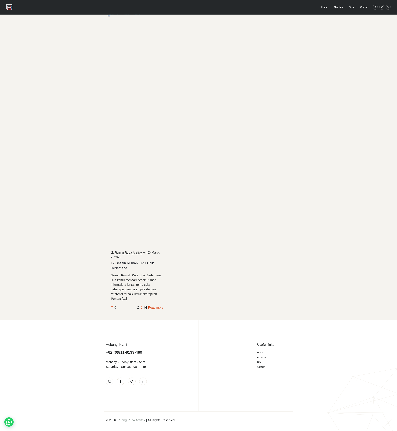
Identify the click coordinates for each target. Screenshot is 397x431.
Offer (259, 362)
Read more (155, 307)
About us (261, 357)
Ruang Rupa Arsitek (128, 252)
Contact (261, 366)
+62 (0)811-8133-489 (124, 352)
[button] (9, 422)
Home (260, 352)
